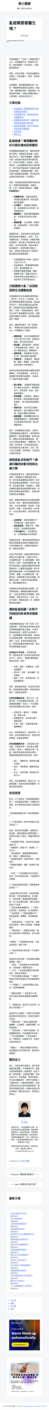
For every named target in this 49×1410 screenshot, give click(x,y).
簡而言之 (18, 134)
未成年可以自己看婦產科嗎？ (22, 1234)
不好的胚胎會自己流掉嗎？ (21, 1276)
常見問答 (18, 132)
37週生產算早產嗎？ (19, 1250)
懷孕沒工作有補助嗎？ (19, 1255)
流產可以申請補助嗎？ (19, 1245)
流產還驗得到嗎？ (18, 1229)
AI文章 (22, 1161)
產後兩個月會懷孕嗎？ (19, 1239)
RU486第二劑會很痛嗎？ (21, 1265)
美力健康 (24, 3)
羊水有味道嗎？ (17, 1219)
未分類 (13, 1306)
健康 (28, 1161)
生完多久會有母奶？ (18, 1260)
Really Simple (28, 1406)
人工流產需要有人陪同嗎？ (21, 1286)
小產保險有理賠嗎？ (18, 1224)
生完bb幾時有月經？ (19, 1214)
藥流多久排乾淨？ (18, 1281)
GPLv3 (44, 1406)
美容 (12, 1309)
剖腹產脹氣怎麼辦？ (18, 1271)
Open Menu (26, 9)
